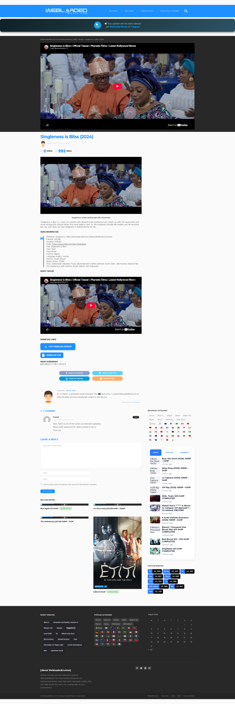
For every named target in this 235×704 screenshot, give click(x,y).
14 (178, 633)
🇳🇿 (156, 436)
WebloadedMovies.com (153, 696)
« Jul (150, 649)
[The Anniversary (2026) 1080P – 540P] (64, 518)
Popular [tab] (169, 452)
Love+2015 (48, 633)
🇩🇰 (156, 428)
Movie (166, 571)
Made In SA (187, 416)
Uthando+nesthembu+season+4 (65, 622)
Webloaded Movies (119, 27)
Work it (46, 622)
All (150, 571)
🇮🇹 (156, 432)
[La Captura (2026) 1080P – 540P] (155, 480)
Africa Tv (99, 586)
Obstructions (49, 639)
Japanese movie (57, 650)
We (172, 586)
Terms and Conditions (189, 696)
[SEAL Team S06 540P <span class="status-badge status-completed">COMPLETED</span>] (155, 498)
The (150, 581)
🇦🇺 (165, 424)
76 (57, 633)
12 (164, 633)
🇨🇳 (188, 424)
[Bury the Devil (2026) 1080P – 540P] (155, 460)
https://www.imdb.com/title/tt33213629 (69, 244)
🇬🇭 (178, 428)
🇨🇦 (182, 424)
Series (160, 420)
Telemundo (169, 420)
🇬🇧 (173, 428)
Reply (136, 417)
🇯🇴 (161, 432)
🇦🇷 (160, 424)
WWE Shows (181, 420)
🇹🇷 (190, 436)
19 (164, 638)
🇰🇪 (173, 432)
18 (158, 638)
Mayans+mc (48, 628)
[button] (51, 355)
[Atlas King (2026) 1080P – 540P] (155, 470)
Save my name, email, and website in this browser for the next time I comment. (70, 485)
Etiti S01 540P (105, 592)
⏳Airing (152, 424)
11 (158, 633)
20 (171, 638)
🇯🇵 (167, 432)
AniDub (169, 416)
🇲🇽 (184, 432)
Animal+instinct (64, 639)
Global (177, 416)
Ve (166, 581)
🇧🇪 (171, 424)
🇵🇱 (167, 436)
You (150, 576)
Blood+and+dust (68, 633)
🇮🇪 (190, 428)
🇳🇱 (150, 436)
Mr (183, 571)
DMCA (179, 696)
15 (184, 633)
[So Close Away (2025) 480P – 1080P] (117, 505)
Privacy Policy (165, 696)
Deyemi (59, 628)
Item (75, 639)
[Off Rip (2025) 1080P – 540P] (155, 489)
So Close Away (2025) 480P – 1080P (109, 508)
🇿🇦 (156, 440)
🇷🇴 (173, 436)
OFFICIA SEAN (71, 391)
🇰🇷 (178, 432)
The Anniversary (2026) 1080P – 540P (57, 521)
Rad (150, 591)
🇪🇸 (161, 428)
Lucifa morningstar (75, 645)
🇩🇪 (150, 428)
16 (191, 633)
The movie (153, 586)
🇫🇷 (167, 428)
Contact (173, 696)
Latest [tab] (156, 452)
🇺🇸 (150, 440)
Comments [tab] (184, 452)
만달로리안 (71, 628)
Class (167, 576)
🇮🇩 (184, 428)
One (45, 650)
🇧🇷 (177, 424)
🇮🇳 (150, 432)
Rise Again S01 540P (55, 508)
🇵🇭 (161, 436)
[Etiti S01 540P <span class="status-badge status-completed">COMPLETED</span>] (117, 553)
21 (178, 638)
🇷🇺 (178, 436)
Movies (151, 420)
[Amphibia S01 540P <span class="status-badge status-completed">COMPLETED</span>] (155, 551)
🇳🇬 (106, 586)
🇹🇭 (184, 436)
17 (151, 638)
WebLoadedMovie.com (50, 696)
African (151, 416)
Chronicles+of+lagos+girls (54, 645)
